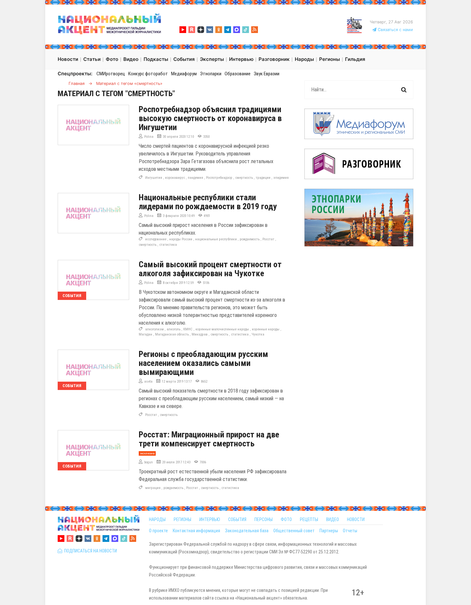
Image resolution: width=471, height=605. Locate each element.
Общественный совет (294, 530)
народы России (180, 239)
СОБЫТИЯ (237, 519)
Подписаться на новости (89, 550)
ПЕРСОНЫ (263, 519)
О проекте (158, 530)
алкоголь (173, 329)
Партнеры (328, 530)
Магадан (145, 334)
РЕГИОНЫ (182, 519)
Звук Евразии (266, 74)
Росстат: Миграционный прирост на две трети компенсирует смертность (209, 439)
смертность (244, 178)
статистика (168, 245)
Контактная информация (196, 530)
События (71, 295)
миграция (153, 488)
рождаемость (250, 239)
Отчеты (350, 530)
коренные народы (265, 329)
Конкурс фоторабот (148, 74)
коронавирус (175, 178)
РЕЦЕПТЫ (309, 519)
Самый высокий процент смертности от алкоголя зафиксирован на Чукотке (210, 269)
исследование (155, 239)
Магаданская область (172, 334)
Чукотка (258, 334)
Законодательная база (247, 530)
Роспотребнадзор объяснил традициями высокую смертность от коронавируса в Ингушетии (210, 118)
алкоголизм (154, 329)
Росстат (268, 239)
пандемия (195, 178)
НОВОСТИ (356, 519)
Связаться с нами (394, 29)
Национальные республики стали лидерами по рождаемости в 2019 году (208, 202)
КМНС (188, 329)
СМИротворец (110, 74)
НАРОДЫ (157, 519)
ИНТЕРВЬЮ (209, 519)
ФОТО (286, 519)
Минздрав (200, 334)
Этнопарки (210, 74)
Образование (238, 74)
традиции (263, 178)
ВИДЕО (332, 519)
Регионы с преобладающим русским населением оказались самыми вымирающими (203, 363)
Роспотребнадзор (219, 178)
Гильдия (355, 59)
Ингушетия (153, 178)
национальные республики (216, 239)
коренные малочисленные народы (222, 329)
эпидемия (281, 178)
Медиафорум (184, 74)
